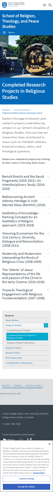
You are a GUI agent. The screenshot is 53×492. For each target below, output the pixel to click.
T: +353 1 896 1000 (11, 423)
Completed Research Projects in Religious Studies (22, 113)
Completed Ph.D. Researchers (19, 363)
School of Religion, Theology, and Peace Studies (20, 21)
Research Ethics (13, 352)
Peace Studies (12, 320)
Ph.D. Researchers (14, 357)
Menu (11, 32)
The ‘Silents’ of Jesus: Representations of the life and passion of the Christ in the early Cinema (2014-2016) (23, 275)
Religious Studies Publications (21, 342)
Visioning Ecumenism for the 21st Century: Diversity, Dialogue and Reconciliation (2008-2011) (23, 239)
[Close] (49, 444)
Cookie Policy (39, 473)
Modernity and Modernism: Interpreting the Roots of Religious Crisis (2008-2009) (22, 257)
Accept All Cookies (26, 486)
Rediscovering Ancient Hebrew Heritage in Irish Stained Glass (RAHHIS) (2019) (24, 200)
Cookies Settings (26, 478)
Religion (5, 386)
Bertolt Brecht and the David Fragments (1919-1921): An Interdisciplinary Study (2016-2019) (23, 182)
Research (6, 110)
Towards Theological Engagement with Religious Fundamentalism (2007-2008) (23, 294)
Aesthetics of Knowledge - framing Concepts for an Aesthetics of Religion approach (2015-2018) (21, 219)
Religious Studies (21, 110)
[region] (26, 466)
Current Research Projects (19, 330)
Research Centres (13, 347)
